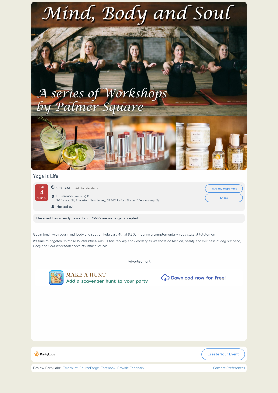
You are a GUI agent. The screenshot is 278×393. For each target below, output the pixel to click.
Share (224, 198)
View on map (146, 200)
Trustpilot (70, 368)
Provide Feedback (130, 368)
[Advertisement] (139, 314)
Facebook (108, 368)
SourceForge (89, 368)
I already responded (224, 188)
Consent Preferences (229, 368)
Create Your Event (223, 354)
